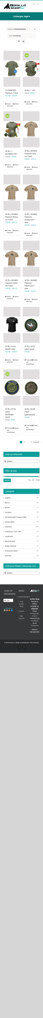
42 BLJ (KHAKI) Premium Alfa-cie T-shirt (31, 154)
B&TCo (7, 503)
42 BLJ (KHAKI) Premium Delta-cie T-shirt (11, 283)
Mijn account (22, 617)
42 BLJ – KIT (30, 90)
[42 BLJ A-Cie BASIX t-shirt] (12, 325)
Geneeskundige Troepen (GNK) (16, 517)
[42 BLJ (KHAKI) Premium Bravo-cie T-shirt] (12, 193)
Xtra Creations (34, 642)
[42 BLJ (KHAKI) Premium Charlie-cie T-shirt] (31, 193)
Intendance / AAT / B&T (13, 532)
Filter (7, 480)
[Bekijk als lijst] (23, 41)
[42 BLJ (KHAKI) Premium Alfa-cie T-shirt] (31, 129)
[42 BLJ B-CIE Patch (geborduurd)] (31, 388)
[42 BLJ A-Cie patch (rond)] (31, 325)
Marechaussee (10, 541)
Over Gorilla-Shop (21, 604)
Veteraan (8, 556)
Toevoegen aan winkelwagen (28, 362)
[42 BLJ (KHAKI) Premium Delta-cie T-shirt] (12, 259)
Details (16, 104)
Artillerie (8, 498)
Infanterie (8, 527)
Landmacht (9, 536)
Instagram (34, 625)
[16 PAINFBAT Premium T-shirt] (12, 69)
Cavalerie (8, 512)
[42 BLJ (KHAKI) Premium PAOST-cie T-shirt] (31, 259)
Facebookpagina (21, 597)
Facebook (34, 621)
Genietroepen (9, 522)
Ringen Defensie (10, 546)
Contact (21, 611)
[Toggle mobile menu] (38, 4)
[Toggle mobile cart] (34, 4)
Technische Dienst (11, 551)
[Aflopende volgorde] (35, 29)
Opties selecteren (9, 105)
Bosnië (7, 507)
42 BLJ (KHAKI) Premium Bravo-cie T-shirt (11, 217)
